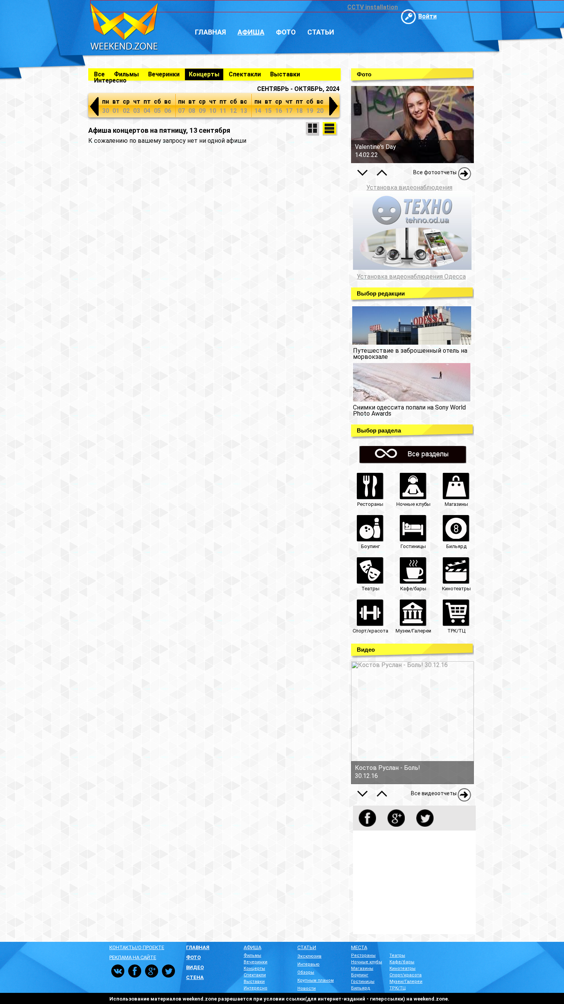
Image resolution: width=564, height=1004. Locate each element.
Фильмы (126, 74)
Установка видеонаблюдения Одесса (411, 277)
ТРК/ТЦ (397, 988)
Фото (286, 32)
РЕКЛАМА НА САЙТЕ (132, 957)
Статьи (320, 32)
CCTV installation (372, 7)
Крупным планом (315, 980)
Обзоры (305, 972)
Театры (397, 955)
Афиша (250, 32)
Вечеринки (164, 74)
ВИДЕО (195, 967)
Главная (210, 32)
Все (99, 74)
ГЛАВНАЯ (197, 947)
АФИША (252, 947)
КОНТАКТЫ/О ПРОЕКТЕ (136, 947)
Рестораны (363, 955)
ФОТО (193, 957)
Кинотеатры (402, 968)
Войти (427, 16)
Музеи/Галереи (405, 981)
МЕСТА (359, 947)
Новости (306, 988)
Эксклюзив (309, 956)
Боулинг (359, 975)
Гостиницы (362, 981)
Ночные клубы (366, 961)
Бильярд (360, 988)
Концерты (204, 74)
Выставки (285, 74)
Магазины (362, 968)
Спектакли (245, 74)
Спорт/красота (405, 975)
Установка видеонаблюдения (409, 187)
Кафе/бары (401, 961)
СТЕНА (195, 977)
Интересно (110, 80)
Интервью (308, 964)
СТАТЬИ (306, 947)
